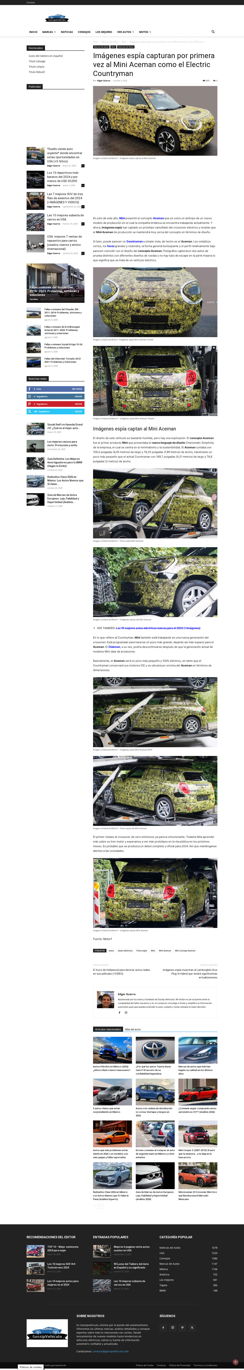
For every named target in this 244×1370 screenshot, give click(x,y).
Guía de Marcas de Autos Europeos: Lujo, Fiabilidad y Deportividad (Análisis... (63, 499)
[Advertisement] (152, 18)
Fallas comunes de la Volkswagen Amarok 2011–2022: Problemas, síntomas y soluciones (62, 330)
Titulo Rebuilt (37, 72)
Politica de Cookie (144, 1365)
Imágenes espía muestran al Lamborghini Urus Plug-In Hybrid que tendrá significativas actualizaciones (190, 973)
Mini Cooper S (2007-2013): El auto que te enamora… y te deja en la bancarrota (196, 1154)
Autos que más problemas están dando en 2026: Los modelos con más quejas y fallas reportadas (110, 1154)
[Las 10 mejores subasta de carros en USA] (35, 222)
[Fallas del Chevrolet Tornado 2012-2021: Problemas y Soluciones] (34, 362)
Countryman (134, 241)
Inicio (33, 32)
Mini (124, 41)
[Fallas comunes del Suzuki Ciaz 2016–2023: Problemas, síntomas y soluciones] (55, 283)
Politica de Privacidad (179, 1365)
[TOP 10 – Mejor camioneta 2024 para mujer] (35, 1251)
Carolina (34, 299)
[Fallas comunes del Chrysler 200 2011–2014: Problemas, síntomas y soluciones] (34, 312)
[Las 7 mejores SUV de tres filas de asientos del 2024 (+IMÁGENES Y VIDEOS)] (35, 201)
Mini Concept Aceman (185, 950)
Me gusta (77, 389)
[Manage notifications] (235, 1362)
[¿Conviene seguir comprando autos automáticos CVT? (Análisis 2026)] (197, 1092)
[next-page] (101, 1206)
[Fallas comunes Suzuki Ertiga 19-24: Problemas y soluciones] (34, 347)
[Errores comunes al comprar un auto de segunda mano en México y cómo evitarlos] (155, 1133)
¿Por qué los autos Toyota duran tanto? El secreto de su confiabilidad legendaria (153, 1070)
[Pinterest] (182, 1327)
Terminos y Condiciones (205, 1365)
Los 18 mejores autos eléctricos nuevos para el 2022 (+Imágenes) (158, 628)
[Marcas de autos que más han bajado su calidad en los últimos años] (197, 1050)
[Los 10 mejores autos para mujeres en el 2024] (35, 1285)
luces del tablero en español (46, 56)
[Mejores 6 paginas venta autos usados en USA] (102, 1251)
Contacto (31, 2)
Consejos (84, 32)
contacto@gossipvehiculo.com (111, 1351)
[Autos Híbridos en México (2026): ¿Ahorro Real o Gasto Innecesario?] (112, 1050)
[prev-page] (95, 1206)
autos (111, 950)
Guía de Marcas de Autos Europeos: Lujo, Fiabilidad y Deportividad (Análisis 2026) (155, 1196)
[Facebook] (121, 1013)
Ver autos (124, 32)
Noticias (67, 32)
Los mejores (104, 32)
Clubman (114, 647)
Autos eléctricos (125, 950)
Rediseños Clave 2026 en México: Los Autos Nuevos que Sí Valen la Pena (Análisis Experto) (110, 1196)
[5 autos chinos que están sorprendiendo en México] (112, 1092)
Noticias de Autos (125, 47)
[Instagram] (127, 1013)
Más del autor (133, 1029)
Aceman (158, 218)
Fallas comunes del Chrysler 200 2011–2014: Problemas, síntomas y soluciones (62, 312)
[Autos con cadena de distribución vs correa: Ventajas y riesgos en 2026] (155, 1092)
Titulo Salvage (37, 61)
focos (110, 246)
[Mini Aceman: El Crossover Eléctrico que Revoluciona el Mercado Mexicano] (197, 1175)
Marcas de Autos (110, 41)
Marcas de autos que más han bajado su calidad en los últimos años (195, 1070)
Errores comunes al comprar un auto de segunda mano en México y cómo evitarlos (155, 1154)
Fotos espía (141, 950)
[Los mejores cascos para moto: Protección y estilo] (35, 446)
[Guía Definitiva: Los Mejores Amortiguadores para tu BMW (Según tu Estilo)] (35, 463)
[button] (213, 32)
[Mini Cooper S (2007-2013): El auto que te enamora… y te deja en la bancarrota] (197, 1133)
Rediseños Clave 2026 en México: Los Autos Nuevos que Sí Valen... (65, 480)
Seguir (78, 396)
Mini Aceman (165, 950)
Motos (143, 32)
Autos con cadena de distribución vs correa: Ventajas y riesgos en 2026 (154, 1112)
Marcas (47, 32)
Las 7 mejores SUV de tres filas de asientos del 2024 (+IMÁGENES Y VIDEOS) (65, 198)
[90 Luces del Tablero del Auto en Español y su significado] (102, 1268)
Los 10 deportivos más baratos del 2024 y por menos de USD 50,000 (62, 177)
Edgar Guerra (103, 80)
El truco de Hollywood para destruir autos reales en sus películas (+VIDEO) (121, 971)
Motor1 (107, 939)
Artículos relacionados (108, 1029)
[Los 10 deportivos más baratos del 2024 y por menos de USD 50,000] (35, 180)
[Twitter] (192, 1327)
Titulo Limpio (36, 66)
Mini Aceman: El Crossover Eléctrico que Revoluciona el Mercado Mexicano (197, 1196)
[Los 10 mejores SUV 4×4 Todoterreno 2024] (35, 1268)
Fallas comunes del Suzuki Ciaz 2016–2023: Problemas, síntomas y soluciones (54, 291)
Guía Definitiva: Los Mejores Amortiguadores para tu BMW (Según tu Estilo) (64, 462)
